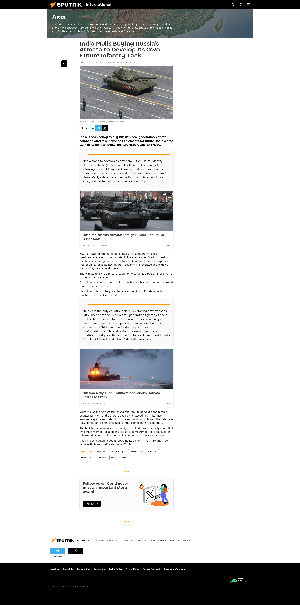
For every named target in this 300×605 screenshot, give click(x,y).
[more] (168, 245)
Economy (136, 540)
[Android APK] (239, 580)
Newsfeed (101, 451)
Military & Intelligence (118, 451)
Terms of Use (83, 569)
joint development (118, 457)
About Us (54, 569)
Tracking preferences (174, 569)
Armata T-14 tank (88, 457)
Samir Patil (152, 451)
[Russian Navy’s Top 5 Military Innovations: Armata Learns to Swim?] (126, 369)
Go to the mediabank (116, 122)
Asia (83, 451)
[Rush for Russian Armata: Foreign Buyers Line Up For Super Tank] (126, 211)
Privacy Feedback (151, 569)
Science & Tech (166, 540)
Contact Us (99, 569)
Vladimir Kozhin (138, 451)
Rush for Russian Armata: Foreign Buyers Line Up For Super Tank (123, 237)
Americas (112, 540)
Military (150, 540)
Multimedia (183, 540)
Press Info (68, 569)
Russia (124, 540)
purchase (103, 457)
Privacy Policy (132, 569)
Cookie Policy (115, 569)
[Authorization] (233, 5)
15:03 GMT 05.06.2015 (91, 62)
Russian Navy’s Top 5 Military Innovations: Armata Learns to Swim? (121, 395)
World (91, 451)
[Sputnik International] (67, 8)
